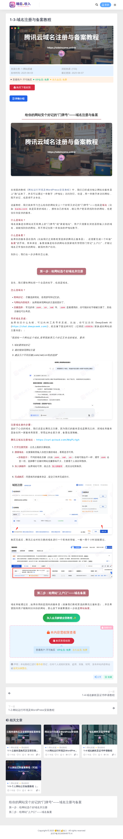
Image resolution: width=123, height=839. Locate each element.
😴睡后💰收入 (60, 830)
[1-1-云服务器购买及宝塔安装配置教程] (23, 735)
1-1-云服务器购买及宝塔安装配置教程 (22, 752)
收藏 (110, 677)
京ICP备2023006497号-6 (61, 833)
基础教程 (25, 747)
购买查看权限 (63, 640)
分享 (99, 677)
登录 (107, 5)
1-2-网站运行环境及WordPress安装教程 (61, 752)
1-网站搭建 (26, 68)
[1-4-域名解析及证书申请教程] (99, 735)
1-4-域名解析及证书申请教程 (97, 750)
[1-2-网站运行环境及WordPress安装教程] (61, 735)
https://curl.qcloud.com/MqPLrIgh (57, 439)
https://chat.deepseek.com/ (29, 326)
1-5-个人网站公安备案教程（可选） (22, 787)
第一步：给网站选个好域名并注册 (28, 807)
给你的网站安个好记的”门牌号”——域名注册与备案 (45, 802)
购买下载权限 (23, 87)
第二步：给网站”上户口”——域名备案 (30, 812)
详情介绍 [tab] (20, 98)
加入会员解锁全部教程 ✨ (61, 618)
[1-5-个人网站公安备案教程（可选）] (23, 770)
